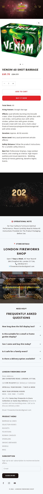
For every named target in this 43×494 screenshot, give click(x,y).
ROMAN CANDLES (9, 435)
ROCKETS (5, 428)
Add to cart (21, 91)
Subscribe (10, 475)
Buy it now (21, 98)
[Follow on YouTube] (15, 483)
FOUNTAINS (6, 432)
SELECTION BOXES (9, 424)
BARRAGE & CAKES (9, 421)
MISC (4, 450)
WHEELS (5, 446)
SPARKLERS (6, 439)
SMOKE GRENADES (9, 442)
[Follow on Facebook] (3, 483)
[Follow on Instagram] (9, 483)
